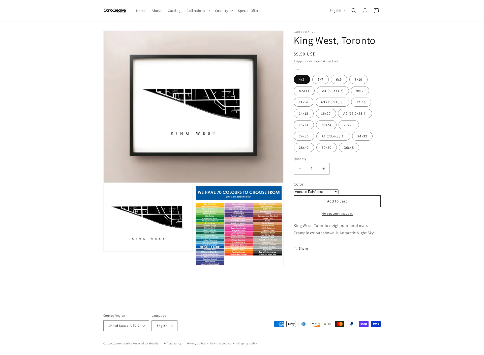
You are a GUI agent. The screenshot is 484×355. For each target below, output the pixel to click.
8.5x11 (304, 90)
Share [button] (303, 248)
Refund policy (173, 343)
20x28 (349, 125)
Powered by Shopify (146, 343)
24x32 (362, 136)
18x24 (304, 125)
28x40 (304, 147)
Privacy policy (196, 343)
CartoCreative (123, 343)
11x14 (303, 102)
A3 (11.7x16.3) (332, 102)
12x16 (361, 102)
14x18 (303, 113)
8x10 (358, 79)
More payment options (337, 213)
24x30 (304, 136)
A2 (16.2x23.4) (355, 113)
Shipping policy (246, 343)
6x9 (339, 79)
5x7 (320, 79)
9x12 (360, 90)
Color (299, 184)
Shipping (300, 61)
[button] (198, 10)
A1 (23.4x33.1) (333, 136)
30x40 (326, 147)
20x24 (326, 125)
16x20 (326, 113)
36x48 (349, 147)
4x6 (302, 79)
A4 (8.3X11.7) (333, 90)
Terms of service (220, 343)
